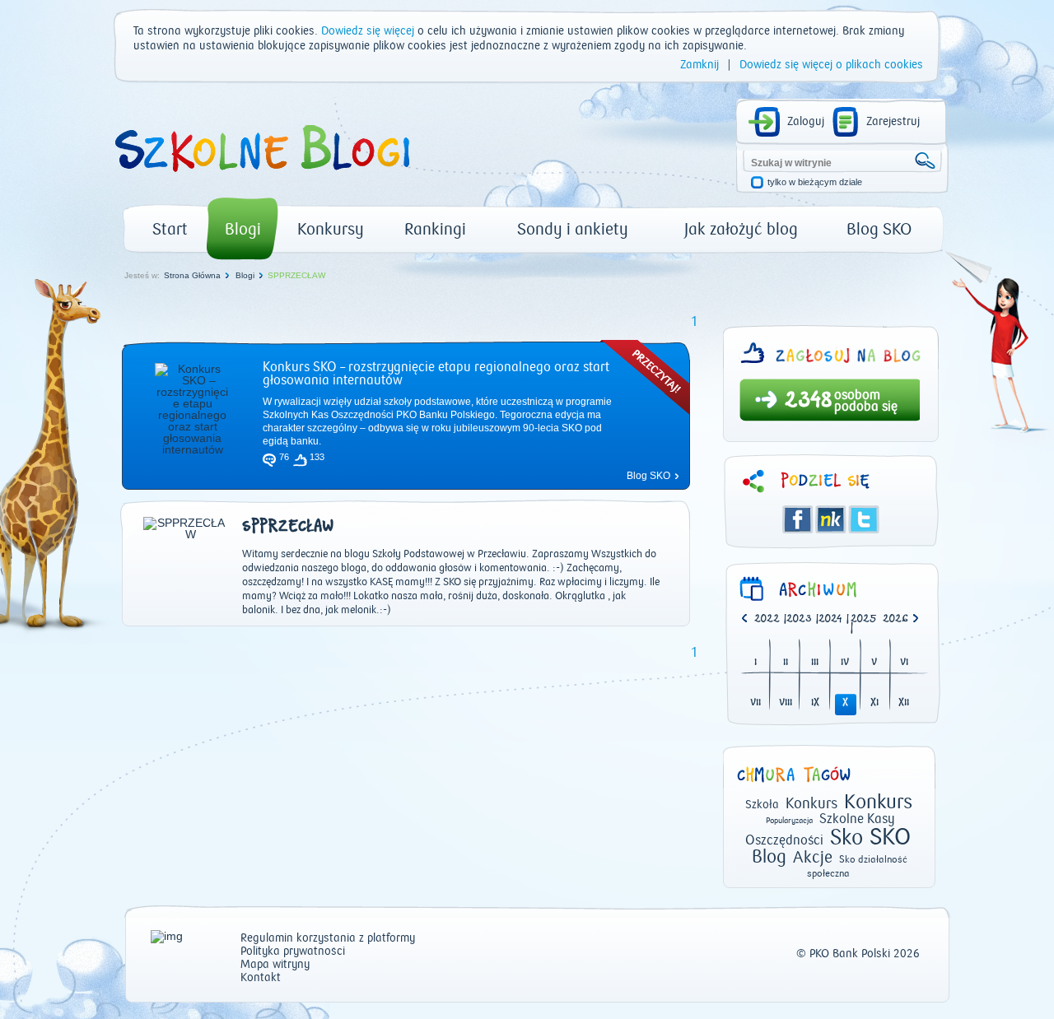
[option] (899, 620)
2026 (895, 619)
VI (904, 663)
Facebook (798, 519)
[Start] (261, 177)
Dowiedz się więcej (367, 31)
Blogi (243, 229)
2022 (767, 619)
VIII (785, 703)
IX (815, 703)
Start (170, 229)
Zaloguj (805, 121)
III (814, 663)
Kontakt (260, 978)
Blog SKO (879, 229)
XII (903, 703)
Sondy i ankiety (572, 229)
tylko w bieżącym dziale (814, 182)
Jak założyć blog (741, 229)
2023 (799, 619)
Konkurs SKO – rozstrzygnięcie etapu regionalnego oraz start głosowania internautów (436, 374)
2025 (864, 619)
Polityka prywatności (292, 952)
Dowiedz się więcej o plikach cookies (831, 65)
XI (874, 703)
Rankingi (435, 229)
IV (845, 663)
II (785, 663)
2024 (830, 619)
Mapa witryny (275, 965)
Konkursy (330, 229)
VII (755, 703)
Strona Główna (192, 275)
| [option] (770, 620)
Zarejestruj (893, 121)
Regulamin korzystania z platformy (327, 939)
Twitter (863, 519)
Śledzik (830, 519)
